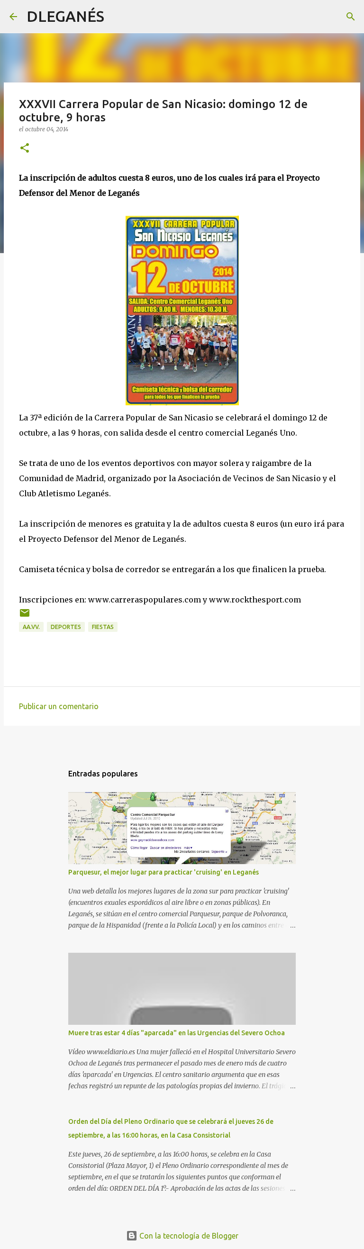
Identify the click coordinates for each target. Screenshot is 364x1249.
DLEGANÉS (65, 16)
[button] (24, 148)
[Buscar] (117, 16)
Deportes (66, 627)
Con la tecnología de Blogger (187, 1235)
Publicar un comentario (59, 706)
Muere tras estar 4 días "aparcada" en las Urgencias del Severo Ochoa (176, 1033)
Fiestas (103, 627)
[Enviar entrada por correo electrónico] (24, 616)
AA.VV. (31, 627)
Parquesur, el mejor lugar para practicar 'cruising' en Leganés (163, 872)
